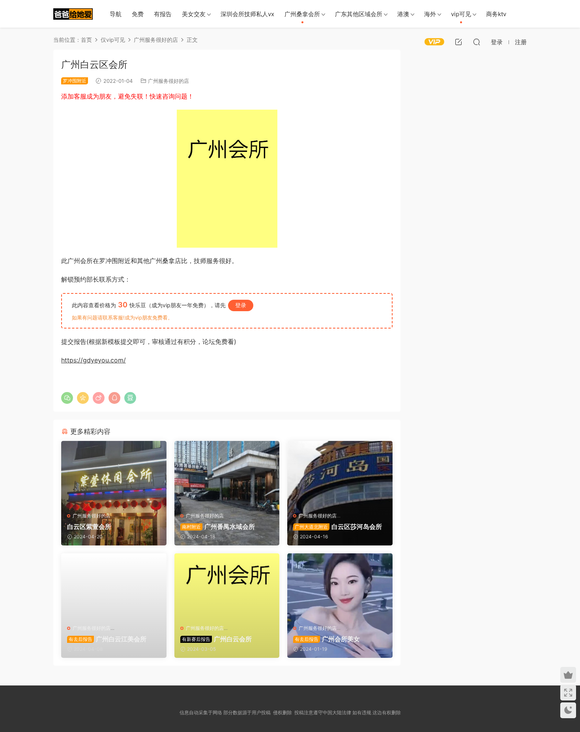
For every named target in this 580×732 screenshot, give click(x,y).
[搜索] (477, 42)
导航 (116, 14)
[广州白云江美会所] (114, 586)
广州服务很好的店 (168, 81)
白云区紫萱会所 (89, 526)
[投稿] (458, 42)
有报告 (163, 14)
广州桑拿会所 (302, 14)
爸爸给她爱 (73, 14)
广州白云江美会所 (107, 639)
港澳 (403, 14)
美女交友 (194, 14)
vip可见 (461, 14)
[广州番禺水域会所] (227, 473)
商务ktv (496, 14)
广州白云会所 (217, 639)
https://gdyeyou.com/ (93, 360)
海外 (430, 14)
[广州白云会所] (227, 586)
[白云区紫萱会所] (114, 473)
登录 (240, 305)
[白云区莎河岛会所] (340, 473)
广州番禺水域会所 (218, 526)
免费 (138, 14)
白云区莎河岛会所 (338, 526)
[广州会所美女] (340, 586)
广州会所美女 (327, 639)
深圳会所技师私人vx (247, 14)
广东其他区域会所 (358, 14)
